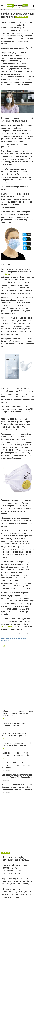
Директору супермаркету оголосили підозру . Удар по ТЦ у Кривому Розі (17, 776)
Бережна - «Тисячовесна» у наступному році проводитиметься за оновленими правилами (14, 869)
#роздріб (23, 639)
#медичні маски (5, 640)
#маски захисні (5, 639)
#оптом (18, 639)
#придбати (12, 639)
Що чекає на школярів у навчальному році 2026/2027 (15, 858)
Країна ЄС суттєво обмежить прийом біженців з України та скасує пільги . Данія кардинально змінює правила (17, 787)
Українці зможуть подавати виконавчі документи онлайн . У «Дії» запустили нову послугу (17, 881)
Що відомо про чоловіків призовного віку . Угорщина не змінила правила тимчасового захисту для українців (16, 893)
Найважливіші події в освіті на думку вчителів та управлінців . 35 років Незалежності (17, 713)
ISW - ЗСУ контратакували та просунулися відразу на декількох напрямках (16, 765)
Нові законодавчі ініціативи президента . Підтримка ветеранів (16, 724)
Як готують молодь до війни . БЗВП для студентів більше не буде (16, 744)
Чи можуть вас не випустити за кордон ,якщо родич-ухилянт (15, 734)
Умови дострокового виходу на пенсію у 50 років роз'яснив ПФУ (15, 754)
